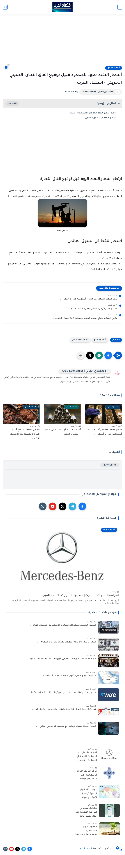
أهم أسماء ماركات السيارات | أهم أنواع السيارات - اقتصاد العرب (80, 595)
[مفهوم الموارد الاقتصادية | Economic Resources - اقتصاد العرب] (109, 828)
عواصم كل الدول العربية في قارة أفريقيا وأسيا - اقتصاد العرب (88, 794)
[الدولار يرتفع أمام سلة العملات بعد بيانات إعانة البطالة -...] (108, 644)
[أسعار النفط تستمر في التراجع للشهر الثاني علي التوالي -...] (108, 728)
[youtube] (52, 506)
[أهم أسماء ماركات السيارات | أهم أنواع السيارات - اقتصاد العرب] (109, 754)
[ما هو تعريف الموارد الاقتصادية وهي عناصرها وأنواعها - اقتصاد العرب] (109, 773)
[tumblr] (42, 506)
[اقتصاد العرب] (62, 7)
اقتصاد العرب (86, 848)
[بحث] (5, 7)
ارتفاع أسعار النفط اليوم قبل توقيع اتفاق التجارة (93, 113)
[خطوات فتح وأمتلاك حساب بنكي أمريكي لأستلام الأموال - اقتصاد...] (108, 694)
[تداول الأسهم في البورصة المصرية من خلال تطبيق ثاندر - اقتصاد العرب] (109, 810)
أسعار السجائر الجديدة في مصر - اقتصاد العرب (93, 309)
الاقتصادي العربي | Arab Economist (97, 92)
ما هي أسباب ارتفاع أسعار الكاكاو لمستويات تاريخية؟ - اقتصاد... (84, 318)
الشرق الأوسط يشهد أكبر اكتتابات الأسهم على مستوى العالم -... (62, 625)
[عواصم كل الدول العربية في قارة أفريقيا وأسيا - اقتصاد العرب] (109, 791)
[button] (108, 355)
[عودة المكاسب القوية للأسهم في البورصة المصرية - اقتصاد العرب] (108, 660)
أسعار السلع (113, 68)
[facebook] (82, 506)
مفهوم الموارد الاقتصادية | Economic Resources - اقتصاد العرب (86, 831)
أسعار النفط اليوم (80, 340)
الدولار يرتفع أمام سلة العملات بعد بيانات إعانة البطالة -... (66, 642)
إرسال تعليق (110, 465)
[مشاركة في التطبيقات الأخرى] (81, 355)
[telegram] (72, 506)
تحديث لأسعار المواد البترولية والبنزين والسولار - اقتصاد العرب (64, 709)
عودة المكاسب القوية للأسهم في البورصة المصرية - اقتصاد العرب (62, 659)
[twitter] (62, 506)
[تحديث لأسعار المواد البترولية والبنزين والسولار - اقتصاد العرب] (108, 711)
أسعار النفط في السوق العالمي (100, 118)
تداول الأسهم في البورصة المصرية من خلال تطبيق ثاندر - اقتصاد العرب (86, 813)
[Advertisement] (62, 41)
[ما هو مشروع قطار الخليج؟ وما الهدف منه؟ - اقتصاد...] (108, 677)
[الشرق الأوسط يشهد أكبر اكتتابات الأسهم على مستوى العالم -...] (108, 627)
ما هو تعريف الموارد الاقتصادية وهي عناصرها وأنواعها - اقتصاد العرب (87, 775)
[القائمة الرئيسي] (119, 7)
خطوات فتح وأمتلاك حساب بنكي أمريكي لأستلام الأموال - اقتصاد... (62, 692)
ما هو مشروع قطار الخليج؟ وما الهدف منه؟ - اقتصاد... (68, 676)
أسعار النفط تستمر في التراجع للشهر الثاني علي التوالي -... (66, 726)
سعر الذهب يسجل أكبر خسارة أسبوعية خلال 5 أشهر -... (88, 299)
